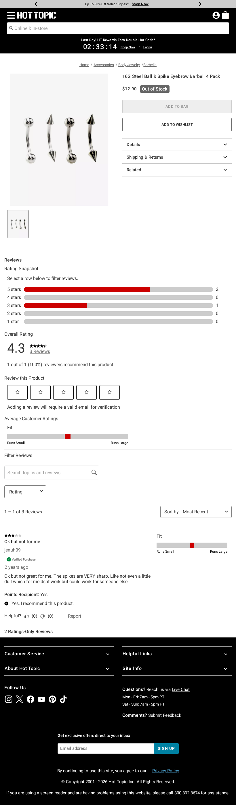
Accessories (104, 65)
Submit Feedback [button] (164, 715)
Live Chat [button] (181, 689)
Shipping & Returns (145, 157)
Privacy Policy (165, 770)
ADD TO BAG (177, 106)
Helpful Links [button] (137, 653)
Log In (147, 47)
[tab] (18, 224)
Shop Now (138, 4)
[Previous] (36, 4)
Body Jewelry (129, 65)
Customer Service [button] (24, 653)
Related (134, 169)
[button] (10, 15)
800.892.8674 (187, 793)
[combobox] (118, 28)
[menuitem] (225, 15)
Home (84, 65)
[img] (8, 699)
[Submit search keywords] (11, 28)
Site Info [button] (132, 668)
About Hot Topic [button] (22, 668)
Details (133, 144)
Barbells (150, 65)
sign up (166, 748)
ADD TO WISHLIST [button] (177, 124)
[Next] (200, 4)
